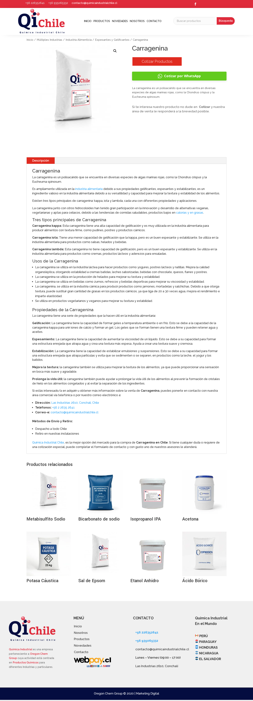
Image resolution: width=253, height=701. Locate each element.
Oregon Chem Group (108, 693)
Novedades (120, 21)
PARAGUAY (208, 642)
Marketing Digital (147, 693)
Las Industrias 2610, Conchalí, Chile (75, 402)
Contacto (154, 21)
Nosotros (137, 21)
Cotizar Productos (157, 61)
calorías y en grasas (189, 212)
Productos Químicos (26, 662)
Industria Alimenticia (79, 39)
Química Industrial (21, 649)
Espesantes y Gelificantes (112, 39)
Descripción (40, 160)
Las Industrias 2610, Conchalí (156, 666)
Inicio (87, 21)
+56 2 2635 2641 (63, 407)
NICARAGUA (208, 653)
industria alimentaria (89, 189)
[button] (115, 51)
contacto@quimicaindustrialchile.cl (94, 3)
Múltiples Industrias (49, 39)
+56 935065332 (58, 3)
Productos (102, 21)
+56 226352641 (35, 3)
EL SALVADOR (210, 659)
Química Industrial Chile (48, 442)
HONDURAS (208, 647)
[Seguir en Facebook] (195, 4)
